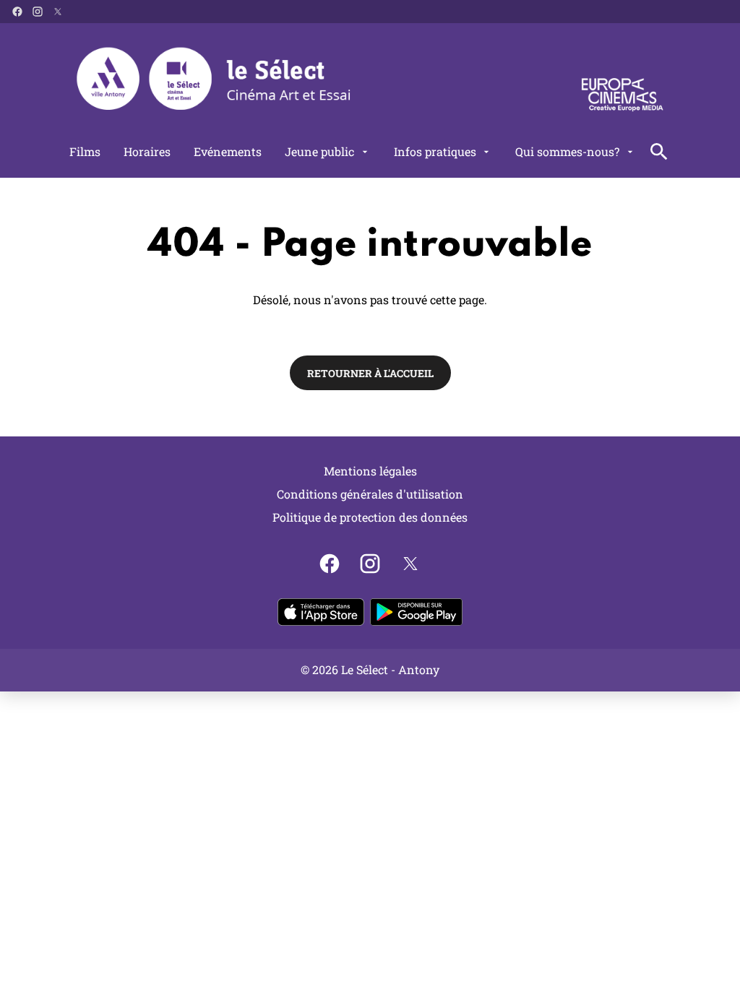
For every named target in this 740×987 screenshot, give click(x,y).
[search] (659, 151)
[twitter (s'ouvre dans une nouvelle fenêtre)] (58, 11)
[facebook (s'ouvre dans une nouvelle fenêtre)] (17, 11)
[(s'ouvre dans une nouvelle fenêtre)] (321, 612)
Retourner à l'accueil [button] (370, 373)
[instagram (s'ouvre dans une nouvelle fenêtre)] (37, 11)
